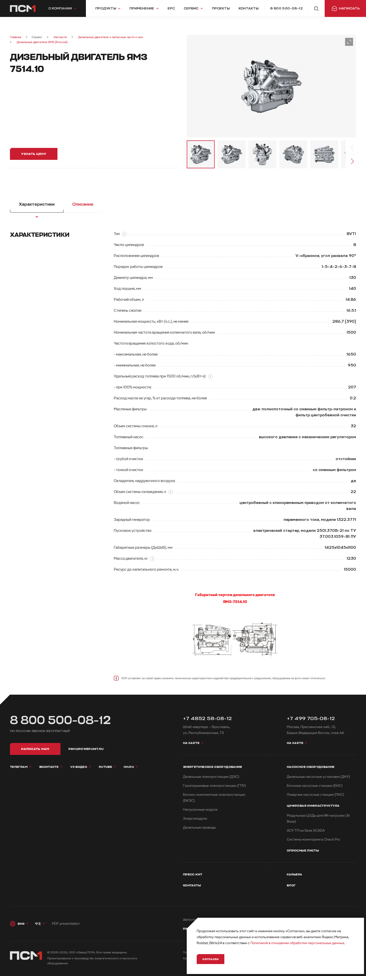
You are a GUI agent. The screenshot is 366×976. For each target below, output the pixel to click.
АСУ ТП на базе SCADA (306, 830)
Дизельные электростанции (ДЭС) (211, 777)
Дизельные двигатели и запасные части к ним (110, 37)
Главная (15, 37)
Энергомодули (195, 818)
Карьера (294, 874)
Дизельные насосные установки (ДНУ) (318, 777)
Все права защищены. (111, 952)
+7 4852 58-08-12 (207, 718)
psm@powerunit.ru (86, 749)
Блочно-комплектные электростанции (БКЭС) (214, 798)
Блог (291, 885)
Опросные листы (303, 851)
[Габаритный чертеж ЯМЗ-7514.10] (235, 639)
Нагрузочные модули (200, 809)
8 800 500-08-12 (60, 720)
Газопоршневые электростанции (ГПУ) (214, 786)
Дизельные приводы (199, 827)
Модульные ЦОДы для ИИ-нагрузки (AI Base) (318, 818)
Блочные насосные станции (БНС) (315, 786)
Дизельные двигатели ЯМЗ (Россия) (42, 42)
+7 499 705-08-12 (311, 718)
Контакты (192, 885)
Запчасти (60, 37)
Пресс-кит (192, 874)
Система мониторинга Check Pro (313, 839)
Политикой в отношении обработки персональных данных (297, 943)
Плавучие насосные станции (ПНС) (315, 795)
